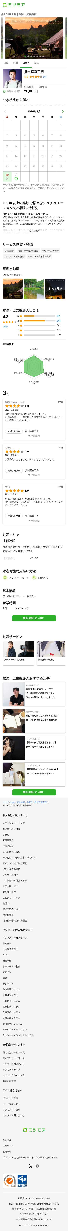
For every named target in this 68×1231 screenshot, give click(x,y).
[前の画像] (4, 38)
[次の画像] (64, 38)
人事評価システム (11, 1012)
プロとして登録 (10, 1098)
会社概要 (7, 1140)
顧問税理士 (8, 914)
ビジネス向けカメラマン (15, 937)
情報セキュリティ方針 (23, 1208)
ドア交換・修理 (10, 886)
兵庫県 (30, 802)
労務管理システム (11, 1018)
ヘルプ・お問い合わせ (14, 1063)
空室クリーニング (11, 897)
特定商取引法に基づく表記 (22, 1203)
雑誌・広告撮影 (17, 802)
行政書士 (7, 943)
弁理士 (6, 955)
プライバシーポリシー (39, 1198)
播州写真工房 (40, 802)
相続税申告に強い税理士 (15, 920)
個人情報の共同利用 (46, 1208)
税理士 (6, 903)
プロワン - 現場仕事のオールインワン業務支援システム (30, 1157)
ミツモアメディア (11, 1069)
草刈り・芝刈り (10, 874)
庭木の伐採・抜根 (11, 851)
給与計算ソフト (10, 995)
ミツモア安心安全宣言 (14, 1075)
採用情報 (7, 1151)
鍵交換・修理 (9, 891)
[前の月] (5, 111)
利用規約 (22, 1198)
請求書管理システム (12, 1023)
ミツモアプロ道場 (11, 1109)
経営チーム (8, 1146)
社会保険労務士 (10, 949)
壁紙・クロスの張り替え (15, 863)
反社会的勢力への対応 (48, 1203)
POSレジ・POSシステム (15, 1029)
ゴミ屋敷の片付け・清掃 (15, 880)
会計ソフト (8, 983)
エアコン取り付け (11, 828)
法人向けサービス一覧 (14, 1058)
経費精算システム (11, 1000)
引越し (6, 834)
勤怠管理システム (11, 989)
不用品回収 (8, 840)
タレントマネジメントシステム (18, 1035)
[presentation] (6, 63)
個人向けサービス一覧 (14, 1052)
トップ (6, 802)
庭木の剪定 (8, 846)
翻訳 (5, 977)
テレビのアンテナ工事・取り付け (19, 857)
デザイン (7, 972)
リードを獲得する (11, 1104)
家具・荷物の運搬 (11, 869)
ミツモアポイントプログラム (34, 1214)
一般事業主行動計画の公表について (34, 1219)
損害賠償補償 (9, 1081)
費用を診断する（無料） (34, 618)
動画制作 (7, 960)
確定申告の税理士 (11, 909)
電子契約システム (11, 1006)
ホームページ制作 (11, 966)
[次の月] (62, 111)
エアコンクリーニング (14, 823)
